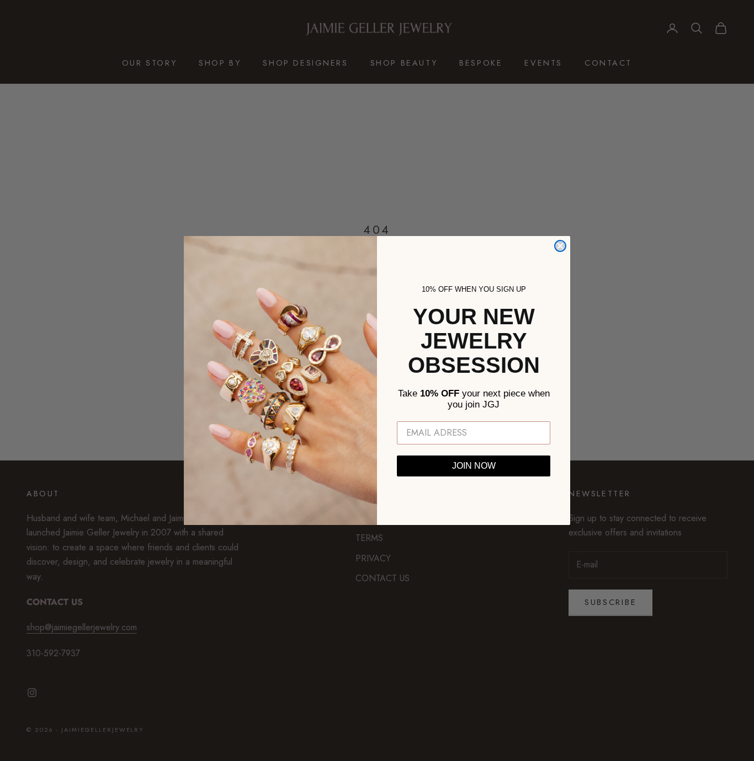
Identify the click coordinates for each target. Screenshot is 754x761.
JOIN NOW (474, 465)
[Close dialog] (560, 245)
